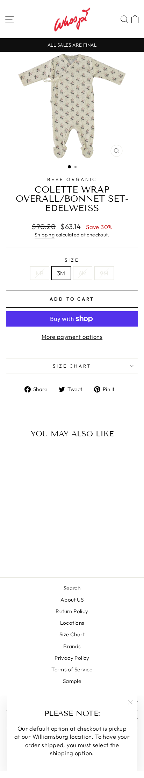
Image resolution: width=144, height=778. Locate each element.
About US (72, 599)
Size (72, 260)
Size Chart (72, 634)
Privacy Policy (72, 658)
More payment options (72, 336)
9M (104, 273)
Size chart (72, 366)
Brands (71, 646)
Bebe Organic (72, 179)
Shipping (45, 235)
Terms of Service (72, 669)
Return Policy (72, 611)
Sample (72, 681)
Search (72, 588)
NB (40, 273)
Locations (72, 622)
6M (83, 273)
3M (61, 273)
